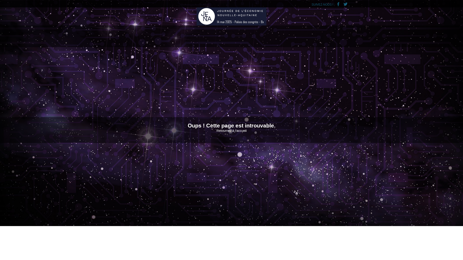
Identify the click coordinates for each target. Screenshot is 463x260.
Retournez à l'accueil (231, 131)
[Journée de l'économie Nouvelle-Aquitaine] (231, 16)
